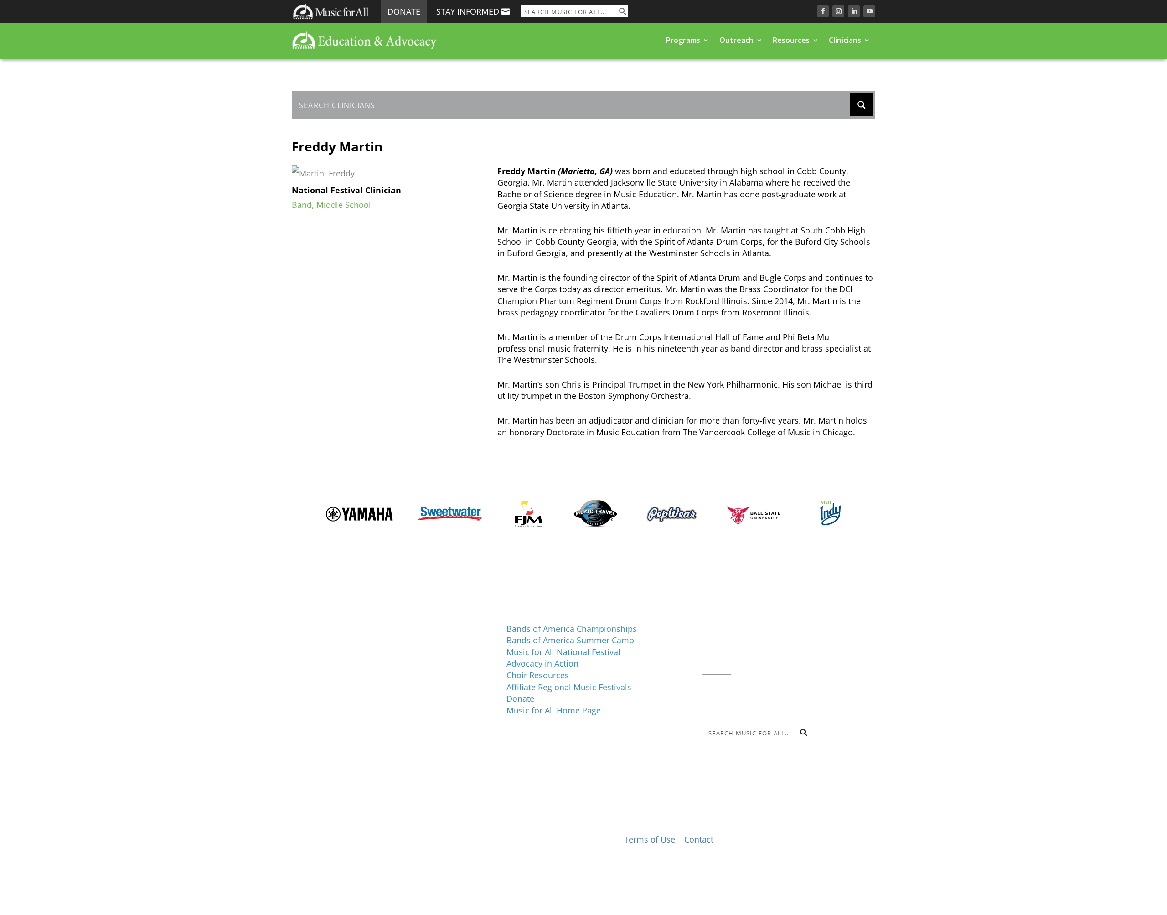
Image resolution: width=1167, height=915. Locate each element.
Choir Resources (537, 675)
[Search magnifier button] (622, 11)
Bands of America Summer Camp (570, 640)
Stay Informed (467, 11)
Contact (716, 669)
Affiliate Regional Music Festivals (568, 687)
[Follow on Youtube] (869, 11)
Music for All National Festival (563, 651)
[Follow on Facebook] (823, 11)
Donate (403, 11)
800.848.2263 (763, 658)
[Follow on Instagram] (838, 11)
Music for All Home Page (553, 710)
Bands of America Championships (571, 628)
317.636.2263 (779, 646)
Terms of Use (649, 839)
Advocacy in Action (542, 663)
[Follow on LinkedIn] (854, 11)
